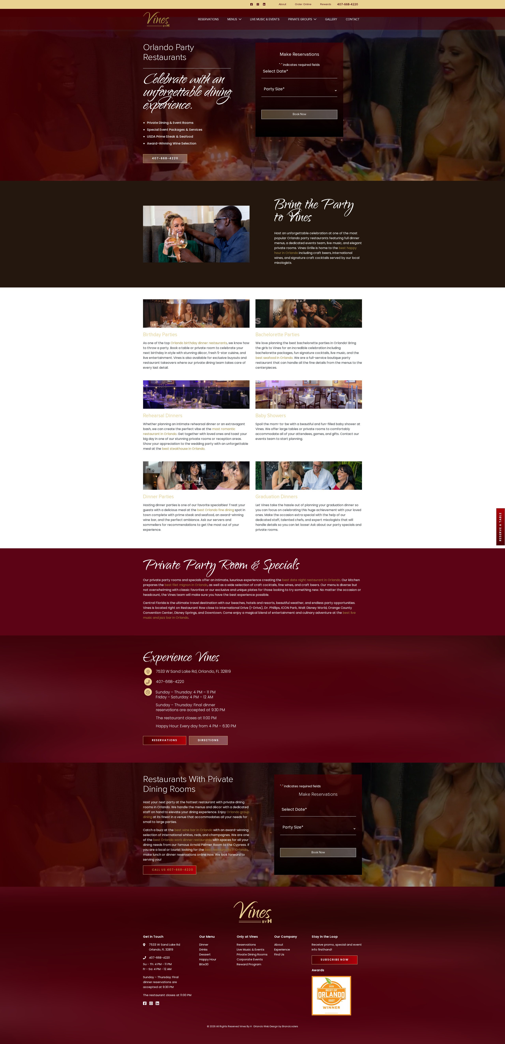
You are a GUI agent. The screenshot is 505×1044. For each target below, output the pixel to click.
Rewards (325, 4)
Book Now (299, 114)
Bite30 (204, 964)
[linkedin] (264, 4)
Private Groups (300, 19)
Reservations (208, 19)
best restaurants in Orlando (226, 850)
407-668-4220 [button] (165, 158)
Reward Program (249, 964)
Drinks (203, 949)
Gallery (331, 19)
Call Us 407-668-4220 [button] (172, 870)
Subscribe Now (335, 960)
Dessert (205, 954)
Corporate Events (250, 959)
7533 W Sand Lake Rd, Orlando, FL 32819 (193, 672)
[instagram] (258, 4)
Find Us (279, 954)
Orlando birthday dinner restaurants (199, 343)
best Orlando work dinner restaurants (182, 840)
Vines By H (245, 1027)
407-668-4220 (170, 682)
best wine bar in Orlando (193, 830)
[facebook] (251, 4)
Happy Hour (207, 959)
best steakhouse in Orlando (183, 449)
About (282, 4)
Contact (353, 19)
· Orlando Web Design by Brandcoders (275, 1027)
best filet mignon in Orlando (186, 585)
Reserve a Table (500, 526)
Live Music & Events (265, 19)
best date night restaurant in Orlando (311, 580)
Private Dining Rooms (252, 954)
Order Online (303, 4)
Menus (232, 19)
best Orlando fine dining (215, 510)
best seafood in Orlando (274, 358)
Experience (282, 949)
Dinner (203, 944)
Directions (208, 740)
